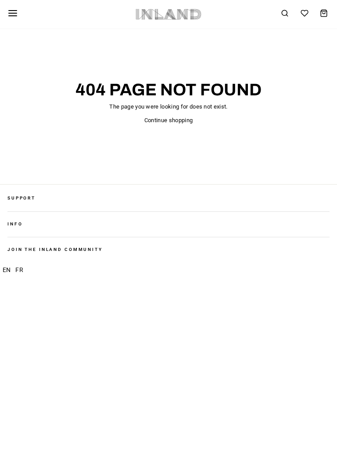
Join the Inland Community (55, 249)
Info (14, 223)
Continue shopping (168, 120)
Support (21, 198)
